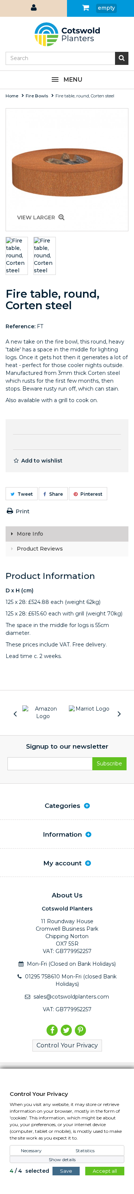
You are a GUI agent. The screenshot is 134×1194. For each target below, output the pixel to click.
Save (66, 1171)
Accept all (105, 1171)
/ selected (29, 1171)
